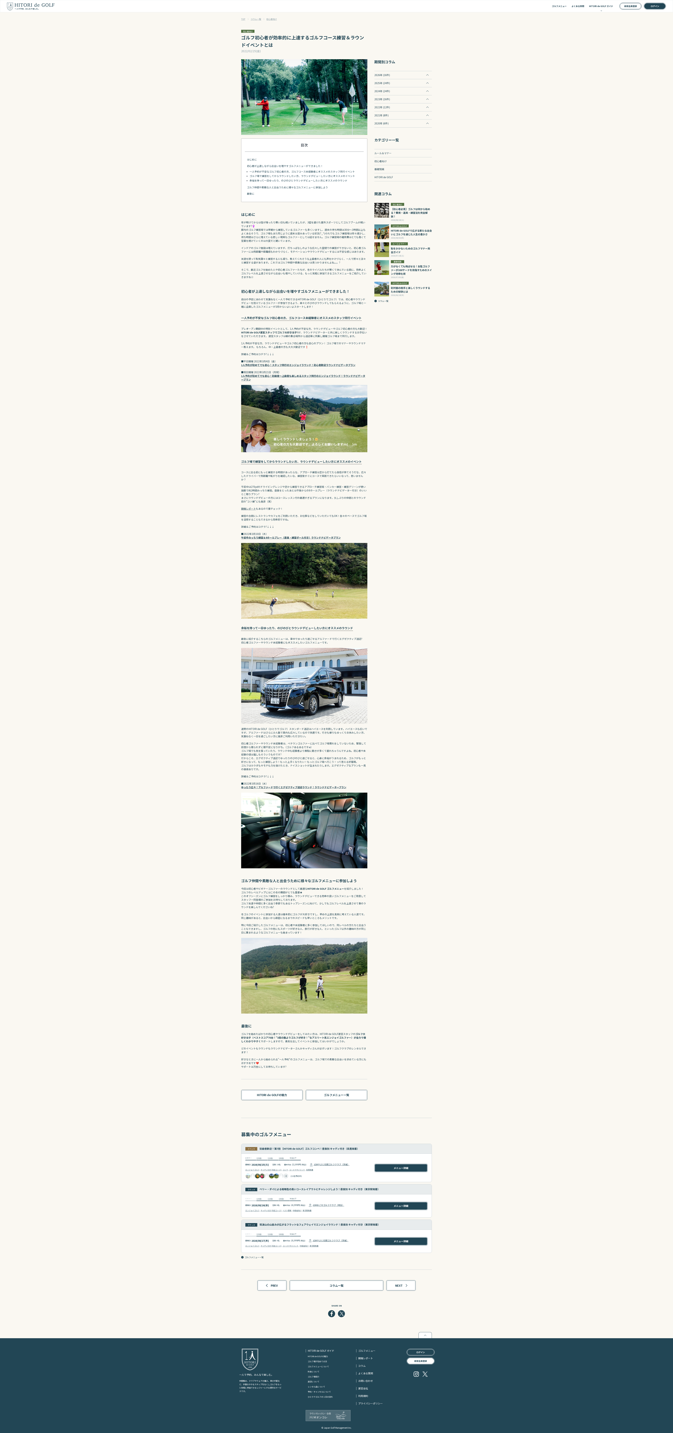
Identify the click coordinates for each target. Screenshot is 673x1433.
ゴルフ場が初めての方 (317, 1361)
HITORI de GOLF (383, 177)
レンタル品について (316, 1386)
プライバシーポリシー (370, 1403)
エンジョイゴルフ (252, 1169)
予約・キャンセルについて (319, 1391)
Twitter (341, 1313)
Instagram (416, 1374)
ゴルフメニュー (559, 6)
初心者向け (271, 19)
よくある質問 (578, 6)
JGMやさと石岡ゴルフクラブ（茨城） (331, 1164)
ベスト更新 (287, 1210)
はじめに (252, 159)
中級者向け (297, 1210)
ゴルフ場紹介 (313, 1376)
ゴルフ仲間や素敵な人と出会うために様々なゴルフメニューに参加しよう (287, 187)
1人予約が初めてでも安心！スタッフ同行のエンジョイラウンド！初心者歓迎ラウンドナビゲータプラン (298, 365)
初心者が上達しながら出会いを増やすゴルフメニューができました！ (285, 166)
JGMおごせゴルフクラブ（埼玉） (328, 1204)
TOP (243, 19)
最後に (250, 193)
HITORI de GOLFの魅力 (318, 1356)
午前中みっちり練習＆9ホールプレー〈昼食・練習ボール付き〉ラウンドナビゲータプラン (291, 537)
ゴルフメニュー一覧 (254, 1257)
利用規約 (363, 1396)
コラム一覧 (256, 19)
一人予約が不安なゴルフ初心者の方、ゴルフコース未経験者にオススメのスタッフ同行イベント (302, 171)
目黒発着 (309, 1169)
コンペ (285, 1169)
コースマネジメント (297, 1169)
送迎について (313, 1381)
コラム (362, 1365)
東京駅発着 (307, 1210)
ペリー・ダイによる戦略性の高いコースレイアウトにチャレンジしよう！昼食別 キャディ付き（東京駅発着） (320, 1189)
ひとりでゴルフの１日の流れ (320, 1396)
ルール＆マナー (383, 153)
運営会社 (363, 1388)
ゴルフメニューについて (318, 1366)
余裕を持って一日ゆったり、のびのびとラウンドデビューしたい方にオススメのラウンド (298, 180)
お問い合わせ (365, 1381)
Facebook (331, 1313)
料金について (313, 1371)
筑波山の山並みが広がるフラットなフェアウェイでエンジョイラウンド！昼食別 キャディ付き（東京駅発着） (320, 1224)
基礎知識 (379, 169)
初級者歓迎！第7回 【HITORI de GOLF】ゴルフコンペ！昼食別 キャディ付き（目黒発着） (309, 1148)
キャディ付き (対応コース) (271, 1169)
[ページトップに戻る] (425, 1335)
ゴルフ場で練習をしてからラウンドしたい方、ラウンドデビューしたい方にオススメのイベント (302, 176)
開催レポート (248, 508)
